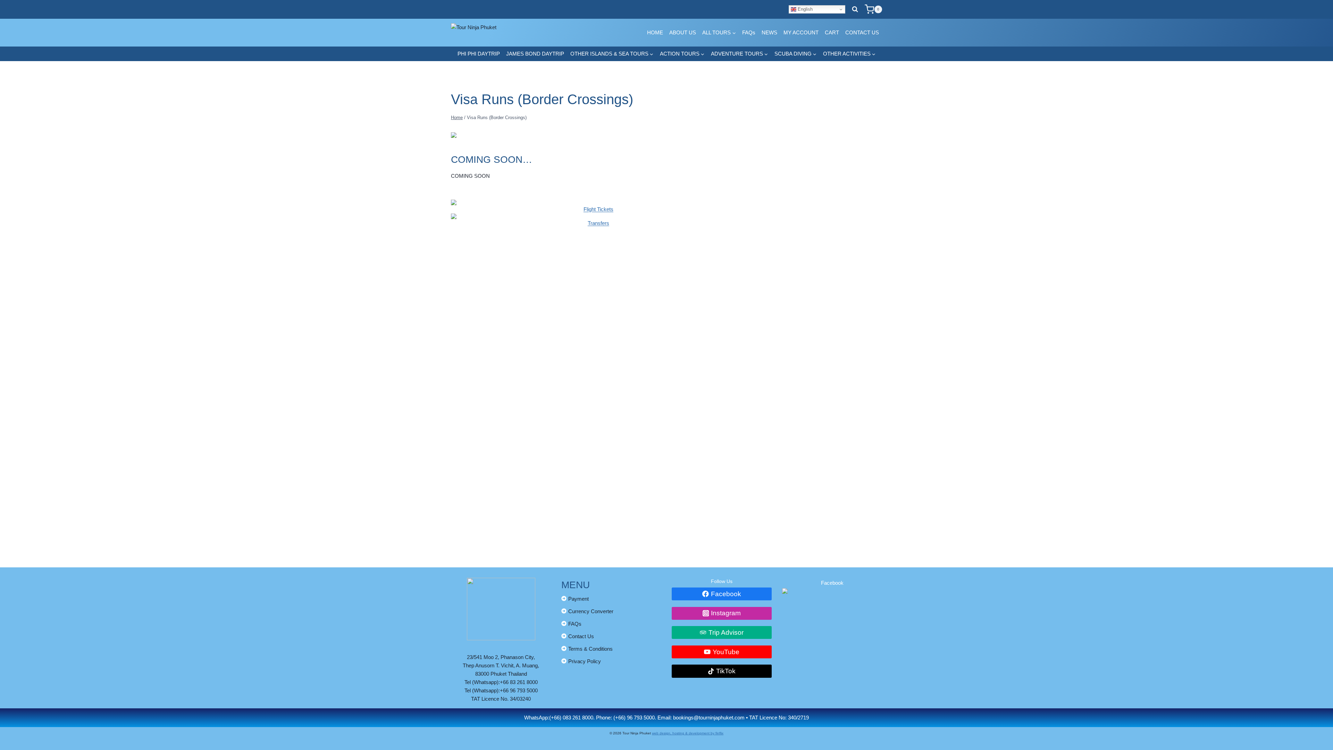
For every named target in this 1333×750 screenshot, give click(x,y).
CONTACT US (862, 32)
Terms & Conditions (590, 649)
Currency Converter (590, 611)
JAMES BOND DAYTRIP (535, 54)
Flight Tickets (598, 209)
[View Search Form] (855, 9)
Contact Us (581, 636)
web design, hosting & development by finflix (687, 733)
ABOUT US (682, 32)
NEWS (769, 32)
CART (832, 32)
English (804, 9)
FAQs (748, 32)
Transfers (598, 223)
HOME (655, 32)
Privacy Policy (584, 661)
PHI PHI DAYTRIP (479, 54)
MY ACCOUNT (801, 32)
